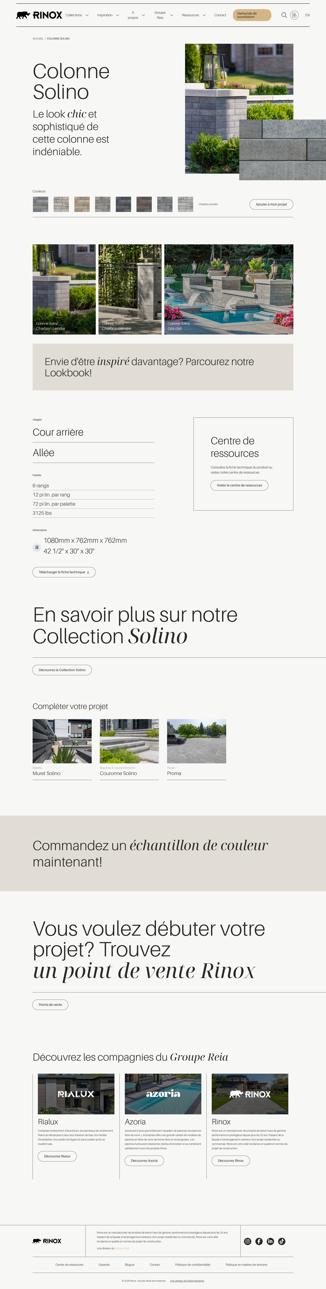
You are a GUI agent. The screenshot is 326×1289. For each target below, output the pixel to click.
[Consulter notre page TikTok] (281, 1241)
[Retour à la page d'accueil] (39, 15)
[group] (62, 749)
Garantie (104, 1265)
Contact (220, 15)
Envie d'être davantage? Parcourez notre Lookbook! (149, 366)
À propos (133, 15)
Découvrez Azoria (144, 1161)
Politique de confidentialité (192, 1265)
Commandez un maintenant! (150, 853)
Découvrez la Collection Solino (62, 670)
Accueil (38, 38)
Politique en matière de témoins (246, 1265)
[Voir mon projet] (294, 15)
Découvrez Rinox (231, 1161)
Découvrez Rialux (57, 1156)
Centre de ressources (69, 1265)
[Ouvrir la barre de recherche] (284, 15)
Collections (74, 15)
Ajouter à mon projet (271, 204)
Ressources (190, 15)
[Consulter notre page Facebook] (259, 1241)
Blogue (129, 1265)
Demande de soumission (247, 15)
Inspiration (104, 15)
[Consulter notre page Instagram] (247, 1241)
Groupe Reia (160, 15)
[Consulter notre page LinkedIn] (270, 1241)
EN (307, 15)
